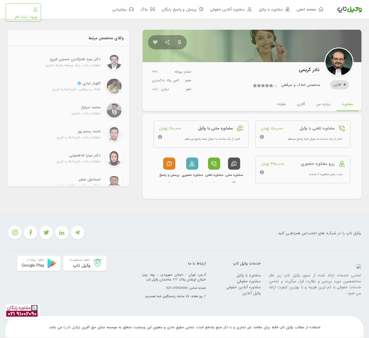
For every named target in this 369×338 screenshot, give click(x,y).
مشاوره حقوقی (249, 281)
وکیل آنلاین (251, 293)
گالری (301, 104)
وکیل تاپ (72, 327)
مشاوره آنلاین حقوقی (243, 287)
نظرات (281, 104)
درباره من (323, 104)
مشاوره (347, 104)
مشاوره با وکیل (248, 275)
